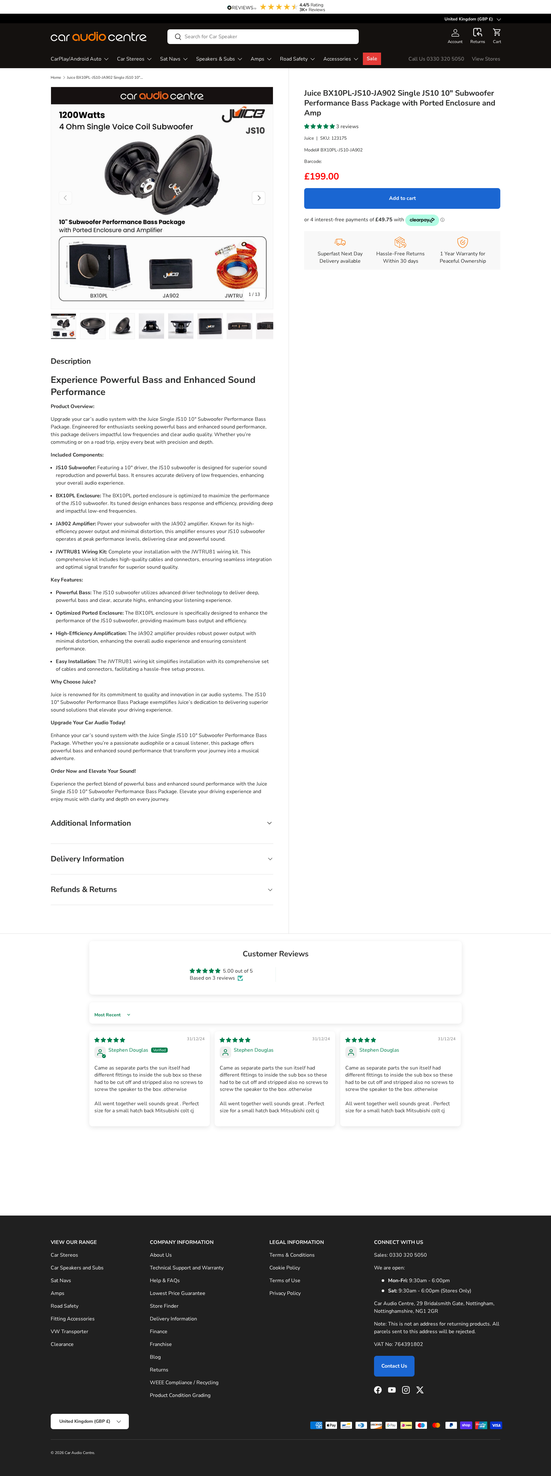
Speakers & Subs (215, 58)
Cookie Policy (284, 1267)
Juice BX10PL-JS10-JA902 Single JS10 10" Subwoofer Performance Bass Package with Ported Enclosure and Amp (105, 77)
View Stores (486, 58)
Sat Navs (170, 58)
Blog (155, 1357)
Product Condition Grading (180, 1395)
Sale (372, 58)
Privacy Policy (285, 1293)
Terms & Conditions (292, 1255)
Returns (159, 1369)
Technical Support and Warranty (187, 1267)
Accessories (337, 58)
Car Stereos (130, 58)
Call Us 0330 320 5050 (436, 58)
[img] (109, 1040)
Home (56, 77)
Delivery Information (173, 1318)
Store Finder (164, 1306)
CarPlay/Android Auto (76, 58)
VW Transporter (69, 1331)
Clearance (62, 1344)
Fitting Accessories (73, 1318)
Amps (257, 58)
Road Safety (294, 58)
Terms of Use (284, 1280)
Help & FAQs (165, 1280)
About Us (161, 1255)
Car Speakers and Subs (77, 1267)
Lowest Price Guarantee (177, 1293)
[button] (477, 36)
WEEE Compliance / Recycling (184, 1382)
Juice (309, 138)
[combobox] (263, 36)
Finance (158, 1331)
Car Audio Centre (79, 1452)
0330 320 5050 (408, 1255)
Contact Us (394, 1366)
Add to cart (402, 198)
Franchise (161, 1344)
